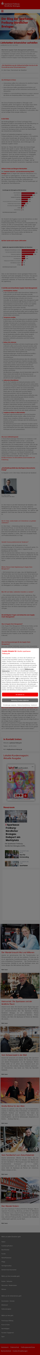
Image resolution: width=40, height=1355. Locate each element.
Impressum (34, 705)
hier (17, 678)
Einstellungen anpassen (10, 705)
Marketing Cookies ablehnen (20, 700)
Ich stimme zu (20, 695)
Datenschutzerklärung (23, 705)
